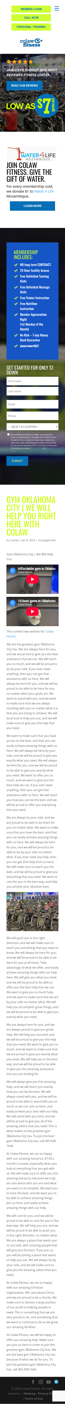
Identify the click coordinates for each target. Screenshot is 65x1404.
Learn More (33, 206)
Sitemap (29, 1393)
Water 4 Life (44, 191)
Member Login (31, 9)
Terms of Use (34, 1399)
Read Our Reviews (24, 85)
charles (14, 540)
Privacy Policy (37, 448)
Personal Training (31, 27)
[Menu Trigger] (57, 8)
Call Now (31, 17)
